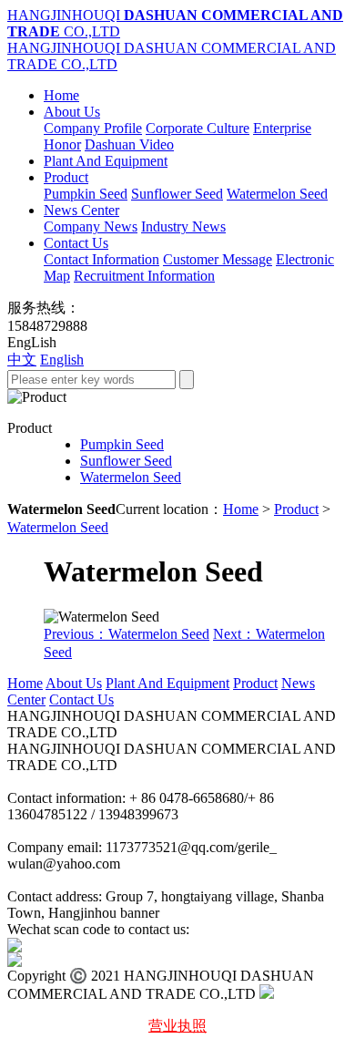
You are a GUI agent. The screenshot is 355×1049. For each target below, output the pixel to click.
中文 (21, 359)
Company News (90, 226)
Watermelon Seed (277, 193)
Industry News (183, 226)
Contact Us (76, 243)
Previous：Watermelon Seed (126, 634)
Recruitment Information (144, 275)
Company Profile (93, 128)
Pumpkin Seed (85, 193)
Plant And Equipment (105, 161)
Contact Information (101, 259)
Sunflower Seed (177, 193)
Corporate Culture (197, 128)
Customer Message (217, 259)
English (62, 359)
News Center (81, 210)
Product (66, 177)
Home (61, 95)
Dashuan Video (129, 144)
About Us (72, 111)
